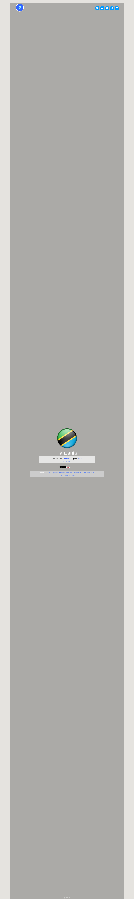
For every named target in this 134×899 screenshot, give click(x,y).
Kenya (48, 472)
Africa (79, 458)
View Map (67, 461)
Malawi (73, 475)
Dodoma (66, 458)
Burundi (69, 472)
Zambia (67, 475)
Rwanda (62, 472)
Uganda (55, 472)
